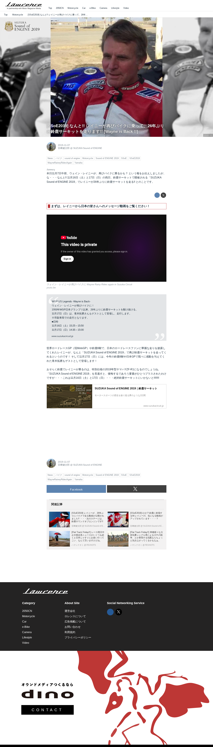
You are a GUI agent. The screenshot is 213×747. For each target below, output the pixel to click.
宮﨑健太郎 (64, 148)
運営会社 (70, 611)
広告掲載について (75, 621)
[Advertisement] (72, 432)
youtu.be (208, 135)
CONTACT (47, 710)
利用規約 (70, 632)
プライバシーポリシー (78, 637)
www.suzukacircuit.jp (62, 336)
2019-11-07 (64, 145)
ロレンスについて (75, 616)
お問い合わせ (73, 626)
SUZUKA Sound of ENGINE (87, 148)
